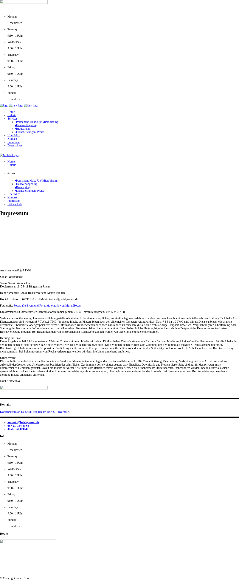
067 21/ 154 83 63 (18, 425)
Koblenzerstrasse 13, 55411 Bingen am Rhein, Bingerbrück (35, 411)
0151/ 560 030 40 (17, 429)
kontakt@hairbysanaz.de (23, 422)
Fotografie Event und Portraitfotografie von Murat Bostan (47, 305)
